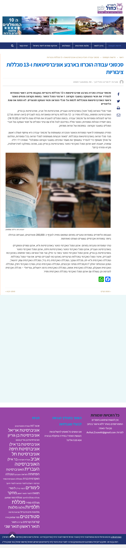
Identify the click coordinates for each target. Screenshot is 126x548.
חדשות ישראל (21, 542)
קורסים (27, 521)
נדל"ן (4, 542)
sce (37, 425)
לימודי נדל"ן (20, 488)
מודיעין (49, 537)
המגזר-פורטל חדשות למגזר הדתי (66, 537)
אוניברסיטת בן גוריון (24, 435)
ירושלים (30, 483)
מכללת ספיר (33, 502)
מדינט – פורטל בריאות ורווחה (34, 537)
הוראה (24, 474)
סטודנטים (30, 516)
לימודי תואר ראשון (24, 493)
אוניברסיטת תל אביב (26, 456)
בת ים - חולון (107, 542)
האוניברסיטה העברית (27, 466)
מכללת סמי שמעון (13, 497)
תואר (14, 521)
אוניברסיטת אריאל (24, 430)
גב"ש (99, 542)
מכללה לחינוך (28, 497)
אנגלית (27, 460)
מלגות (13, 507)
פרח (7, 517)
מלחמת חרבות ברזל (30, 512)
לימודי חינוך (11, 483)
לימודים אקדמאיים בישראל (38, 542)
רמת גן (115, 542)
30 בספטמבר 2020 (82, 82)
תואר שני (12, 526)
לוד (50, 542)
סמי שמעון (14, 517)
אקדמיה (21, 460)
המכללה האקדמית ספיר (12, 479)
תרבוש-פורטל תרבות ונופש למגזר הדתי (95, 537)
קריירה (19, 522)
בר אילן (13, 459)
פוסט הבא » (10, 291)
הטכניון (18, 474)
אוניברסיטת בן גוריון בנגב (28, 440)
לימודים (33, 487)
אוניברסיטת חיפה (24, 448)
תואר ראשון (30, 526)
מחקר (12, 492)
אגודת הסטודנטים (22, 426)
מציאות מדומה (14, 512)
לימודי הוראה (21, 483)
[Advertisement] (63, 324)
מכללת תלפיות (26, 504)
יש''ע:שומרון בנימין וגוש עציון (85, 542)
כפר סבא (11, 542)
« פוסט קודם (106, 291)
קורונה (35, 522)
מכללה (37, 498)
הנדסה (37, 483)
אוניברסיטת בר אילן (24, 444)
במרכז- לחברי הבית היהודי (63, 542)
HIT (32, 425)
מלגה (21, 507)
